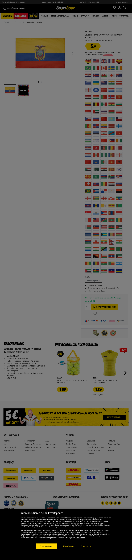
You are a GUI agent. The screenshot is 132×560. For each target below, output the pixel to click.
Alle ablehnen (86, 546)
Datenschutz (80, 538)
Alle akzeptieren (46, 546)
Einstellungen (68, 546)
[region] (66, 534)
